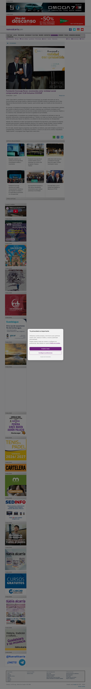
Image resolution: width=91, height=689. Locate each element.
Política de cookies (55, 343)
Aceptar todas (45, 348)
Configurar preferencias (45, 353)
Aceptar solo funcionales (45, 356)
